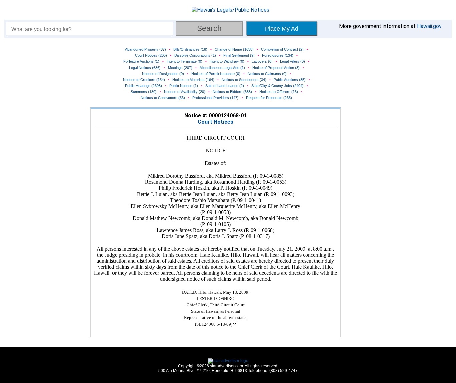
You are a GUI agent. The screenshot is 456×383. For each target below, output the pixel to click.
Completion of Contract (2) (282, 49)
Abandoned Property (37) (145, 49)
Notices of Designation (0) (163, 74)
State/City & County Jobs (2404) (277, 86)
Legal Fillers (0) (292, 61)
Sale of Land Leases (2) (224, 86)
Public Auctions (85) (290, 80)
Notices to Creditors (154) (144, 80)
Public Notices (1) (183, 86)
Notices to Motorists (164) (193, 80)
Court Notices (215, 122)
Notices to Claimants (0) (267, 74)
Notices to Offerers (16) (278, 92)
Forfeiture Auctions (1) (141, 61)
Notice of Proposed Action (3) (276, 68)
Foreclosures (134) (277, 55)
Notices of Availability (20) (184, 92)
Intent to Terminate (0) (184, 61)
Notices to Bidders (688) (232, 92)
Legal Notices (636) (145, 68)
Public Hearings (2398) (143, 86)
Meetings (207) (180, 68)
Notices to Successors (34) (244, 80)
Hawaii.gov (429, 26)
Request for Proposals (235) (269, 98)
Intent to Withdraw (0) (227, 61)
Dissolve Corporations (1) (195, 55)
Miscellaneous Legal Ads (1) (222, 68)
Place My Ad (281, 28)
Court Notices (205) (151, 55)
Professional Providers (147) (215, 98)
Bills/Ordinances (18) (190, 49)
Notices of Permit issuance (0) (215, 74)
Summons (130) (144, 92)
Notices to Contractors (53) (163, 98)
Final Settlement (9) (239, 55)
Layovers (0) (262, 61)
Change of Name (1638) (234, 49)
